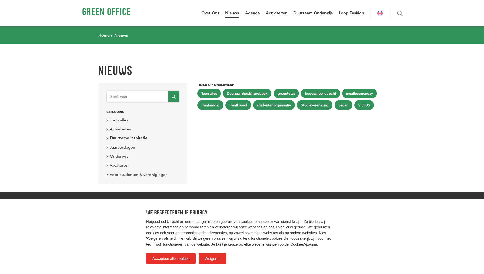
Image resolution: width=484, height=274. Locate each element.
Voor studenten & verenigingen (139, 174)
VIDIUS (364, 105)
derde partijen (196, 221)
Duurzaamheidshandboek (247, 93)
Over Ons (210, 13)
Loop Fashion (351, 13)
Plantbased (238, 105)
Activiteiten (276, 13)
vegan (343, 105)
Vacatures (119, 165)
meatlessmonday (359, 93)
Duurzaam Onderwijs (313, 13)
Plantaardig (210, 105)
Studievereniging (314, 105)
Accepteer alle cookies (171, 258)
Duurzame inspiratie (128, 138)
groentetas (286, 93)
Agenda (252, 13)
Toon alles (119, 120)
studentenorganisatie (274, 105)
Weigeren (212, 258)
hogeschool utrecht (320, 93)
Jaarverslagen (122, 147)
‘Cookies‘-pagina (303, 244)
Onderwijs (119, 156)
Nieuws (232, 13)
